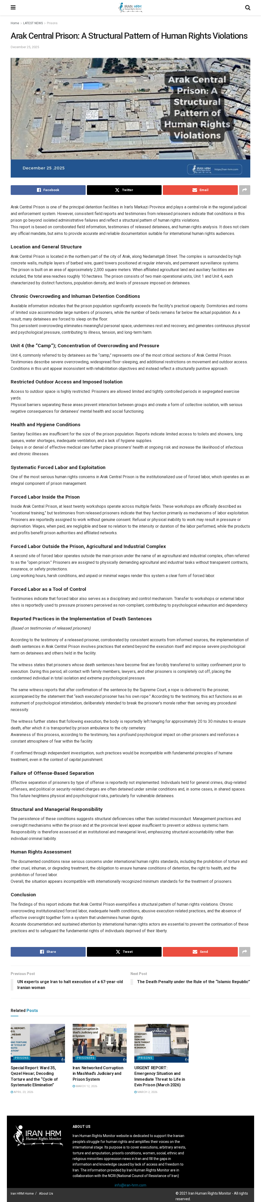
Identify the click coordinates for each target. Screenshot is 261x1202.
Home (15, 23)
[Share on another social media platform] (244, 190)
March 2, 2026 (147, 1092)
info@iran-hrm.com (130, 1185)
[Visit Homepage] (130, 8)
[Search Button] (247, 7)
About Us (46, 1193)
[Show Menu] (13, 7)
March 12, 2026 (86, 1086)
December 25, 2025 (25, 47)
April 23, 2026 (23, 1092)
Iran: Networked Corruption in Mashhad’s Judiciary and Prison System (98, 1073)
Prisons (52, 23)
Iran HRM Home (22, 1193)
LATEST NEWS (33, 23)
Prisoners (86, 1058)
